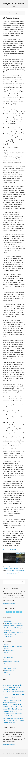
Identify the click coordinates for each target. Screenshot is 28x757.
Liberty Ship (5, 709)
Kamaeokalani (14, 702)
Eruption (16, 572)
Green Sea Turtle (6, 694)
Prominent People (8, 657)
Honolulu (6, 700)
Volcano (6, 723)
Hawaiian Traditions (9, 650)
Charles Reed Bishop (14, 687)
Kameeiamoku (7, 704)
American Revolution (9, 670)
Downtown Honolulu (10, 690)
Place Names (7, 655)
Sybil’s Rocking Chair (9, 636)
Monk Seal (16, 711)
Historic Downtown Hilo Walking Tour (13, 628)
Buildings (6, 644)
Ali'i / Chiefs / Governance (10, 675)
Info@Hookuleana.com (9, 603)
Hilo (13, 698)
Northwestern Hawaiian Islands (12, 713)
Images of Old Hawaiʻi (14, 3)
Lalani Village (11, 706)
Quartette (13, 720)
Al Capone (10, 683)
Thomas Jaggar (20, 720)
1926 (8, 572)
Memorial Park (8, 630)
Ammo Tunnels (8, 621)
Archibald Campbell (7, 685)
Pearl (22, 718)
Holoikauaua (18, 698)
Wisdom (18, 722)
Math (20, 709)
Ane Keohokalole (16, 683)
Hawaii (12, 572)
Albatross (5, 683)
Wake (15, 722)
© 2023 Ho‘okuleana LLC (10, 549)
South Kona (14, 573)
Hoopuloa (8, 573)
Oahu (5, 715)
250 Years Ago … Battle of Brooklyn (13, 623)
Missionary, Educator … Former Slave (13, 625)
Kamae (9, 702)
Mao (18, 709)
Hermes (10, 698)
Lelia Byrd (21, 706)
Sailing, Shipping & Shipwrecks (11, 661)
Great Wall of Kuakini (20, 691)
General (11, 566)
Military (6, 652)
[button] (9, 557)
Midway (11, 711)
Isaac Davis (13, 700)
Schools (6, 659)
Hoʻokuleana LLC (7, 731)
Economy (6, 664)
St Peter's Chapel (10, 570)
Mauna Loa (6, 711)
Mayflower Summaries (10, 668)
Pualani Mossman (7, 720)
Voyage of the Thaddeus (10, 666)
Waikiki (11, 722)
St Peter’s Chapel (11, 18)
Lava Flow (16, 706)
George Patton (12, 691)
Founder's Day (6, 691)
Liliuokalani (12, 709)
